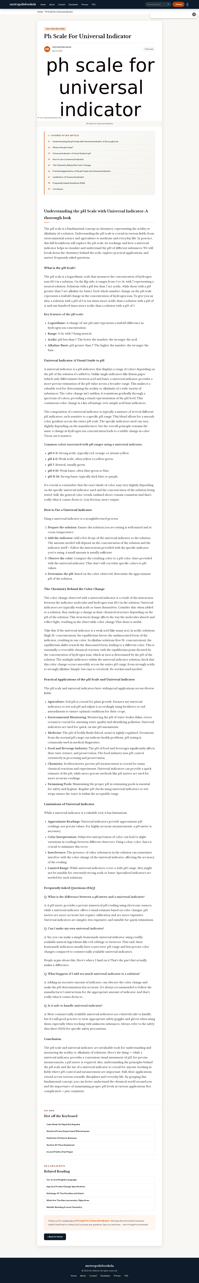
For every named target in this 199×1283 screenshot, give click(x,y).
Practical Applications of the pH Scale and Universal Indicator (82, 171)
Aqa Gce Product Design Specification (65, 1186)
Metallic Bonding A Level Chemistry (64, 1207)
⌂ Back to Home (55, 1236)
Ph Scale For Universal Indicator (93, 1220)
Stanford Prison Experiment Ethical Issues (67, 1131)
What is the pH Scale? (63, 147)
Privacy (85, 4)
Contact (61, 4)
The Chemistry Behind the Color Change (72, 165)
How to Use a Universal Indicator (68, 159)
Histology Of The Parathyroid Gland (64, 1193)
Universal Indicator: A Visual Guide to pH (72, 153)
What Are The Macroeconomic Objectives (67, 1200)
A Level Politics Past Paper (59, 1151)
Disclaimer (73, 4)
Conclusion (58, 189)
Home (43, 4)
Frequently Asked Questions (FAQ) (69, 183)
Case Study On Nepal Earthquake (63, 1124)
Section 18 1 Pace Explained (60, 1145)
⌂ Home (178, 4)
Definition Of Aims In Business (61, 1138)
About (52, 4)
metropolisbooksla (23, 4)
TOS (93, 4)
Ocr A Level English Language (61, 1179)
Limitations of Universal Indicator (68, 177)
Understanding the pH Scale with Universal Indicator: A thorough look (85, 141)
